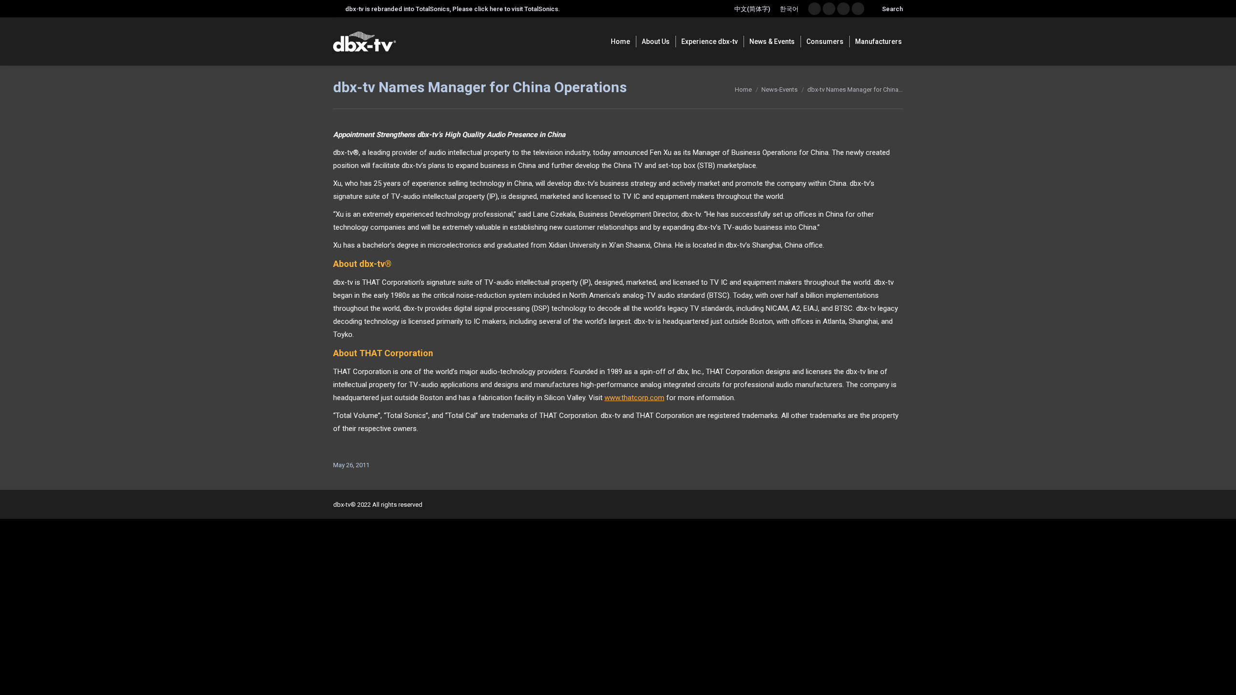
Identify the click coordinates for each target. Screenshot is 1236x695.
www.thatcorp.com (634, 397)
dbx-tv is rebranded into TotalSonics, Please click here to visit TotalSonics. (452, 9)
